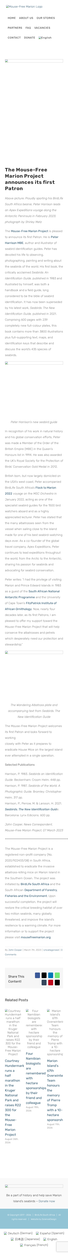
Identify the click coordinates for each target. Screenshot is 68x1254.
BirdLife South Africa (35, 884)
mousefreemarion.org (36, 937)
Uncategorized (51, 950)
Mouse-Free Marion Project (29, 231)
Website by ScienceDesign (43, 1219)
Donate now (47, 1201)
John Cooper (15, 950)
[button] (56, 38)
